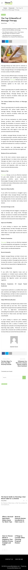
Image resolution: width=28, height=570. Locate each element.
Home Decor (4, 383)
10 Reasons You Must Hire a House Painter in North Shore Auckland (21, 363)
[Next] (6, 550)
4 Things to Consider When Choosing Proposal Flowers (20, 539)
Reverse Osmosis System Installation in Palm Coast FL (20, 519)
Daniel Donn (4, 23)
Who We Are (19, 559)
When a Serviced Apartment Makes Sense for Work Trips (7, 519)
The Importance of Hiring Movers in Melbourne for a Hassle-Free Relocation (13, 36)
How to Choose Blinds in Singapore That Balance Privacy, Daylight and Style (7, 540)
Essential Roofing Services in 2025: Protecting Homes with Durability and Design (14, 29)
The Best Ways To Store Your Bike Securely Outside (6, 362)
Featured (3, 14)
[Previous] (3, 550)
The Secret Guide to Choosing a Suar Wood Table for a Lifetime (13, 497)
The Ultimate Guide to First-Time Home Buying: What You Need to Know (13, 32)
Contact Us (9, 559)
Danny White (3, 500)
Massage (12, 79)
